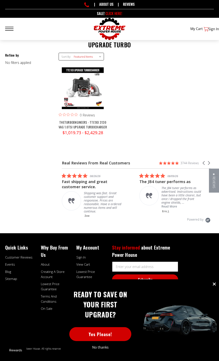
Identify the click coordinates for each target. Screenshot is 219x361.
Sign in (213, 29)
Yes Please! (100, 334)
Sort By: (66, 57)
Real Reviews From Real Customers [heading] (96, 163)
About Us (106, 4)
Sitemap (11, 279)
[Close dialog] (214, 284)
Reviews (129, 4)
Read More (169, 206)
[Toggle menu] (12, 28)
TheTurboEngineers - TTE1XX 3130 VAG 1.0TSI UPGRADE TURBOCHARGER (83, 124)
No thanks (100, 347)
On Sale (46, 308)
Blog (8, 271)
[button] (204, 163)
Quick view (82, 84)
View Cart (83, 264)
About (45, 264)
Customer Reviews (19, 257)
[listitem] (94, 195)
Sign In (81, 257)
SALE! (109, 13)
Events (10, 264)
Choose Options (83, 92)
